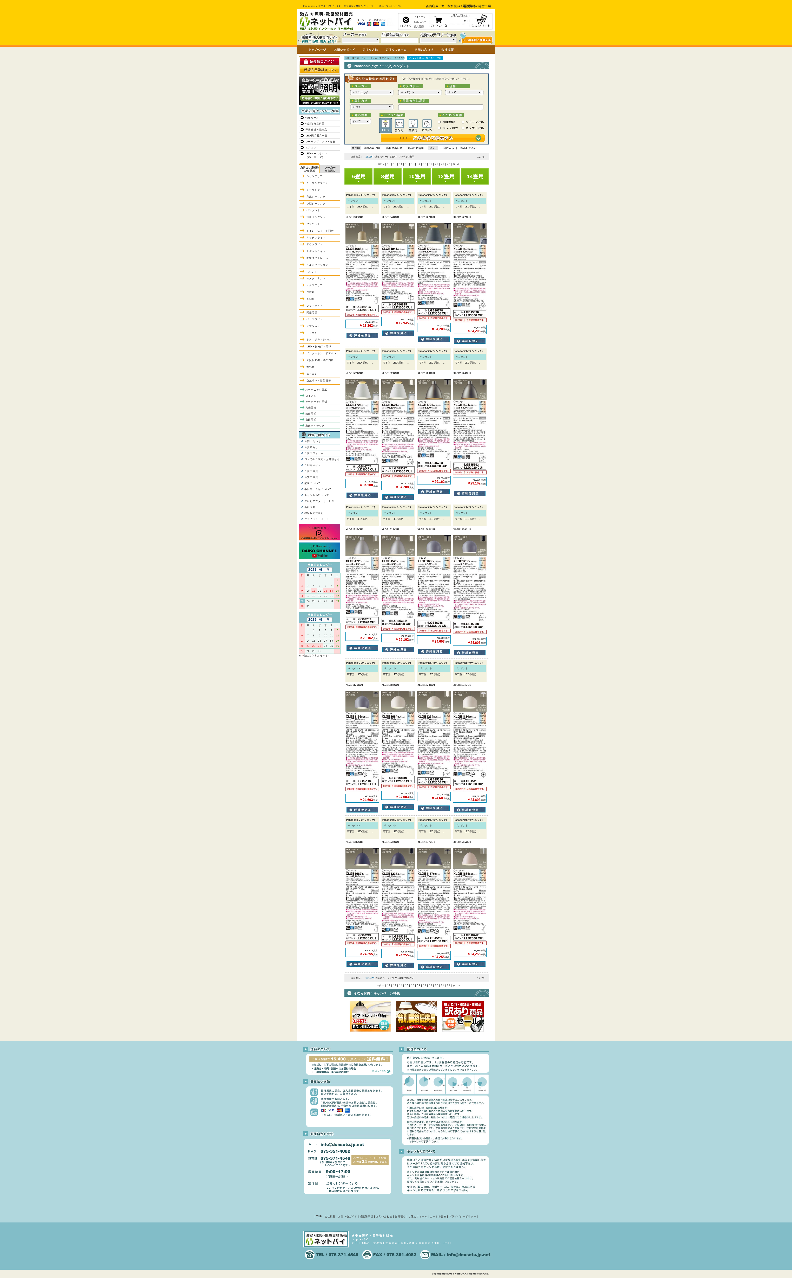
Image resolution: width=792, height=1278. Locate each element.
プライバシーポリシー (318, 519)
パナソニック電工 (316, 389)
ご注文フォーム (313, 453)
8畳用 (388, 176)
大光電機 (310, 407)
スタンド (311, 271)
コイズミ (310, 395)
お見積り (400, 1216)
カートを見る (438, 1216)
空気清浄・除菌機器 (318, 380)
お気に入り (420, 21)
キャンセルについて (316, 495)
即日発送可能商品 (316, 129)
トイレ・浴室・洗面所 (320, 230)
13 (394, 164)
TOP (319, 1216)
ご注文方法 (311, 471)
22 (448, 164)
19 (430, 164)
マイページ (420, 16)
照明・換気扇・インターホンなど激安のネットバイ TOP (374, 58)
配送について (312, 483)
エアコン (310, 147)
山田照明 (310, 419)
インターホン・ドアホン (321, 353)
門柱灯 (310, 292)
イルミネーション (317, 264)
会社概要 (309, 507)
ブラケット (313, 224)
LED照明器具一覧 (316, 135)
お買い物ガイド (347, 1216)
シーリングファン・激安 (320, 141)
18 (424, 164)
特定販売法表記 (313, 513)
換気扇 (310, 367)
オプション (313, 326)
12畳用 (446, 176)
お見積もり (311, 447)
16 (412, 164)
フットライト (314, 305)
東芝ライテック (314, 425)
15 (406, 164)
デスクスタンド (315, 278)
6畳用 (359, 176)
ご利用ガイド (312, 465)
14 (400, 164)
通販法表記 (366, 1216)
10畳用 (417, 176)
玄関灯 (310, 298)
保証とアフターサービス (319, 501)
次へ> (456, 164)
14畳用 (475, 176)
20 (436, 164)
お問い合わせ (312, 441)
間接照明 (311, 312)
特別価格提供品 (314, 123)
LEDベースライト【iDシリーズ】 (316, 155)
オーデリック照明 (316, 401)
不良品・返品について (318, 489)
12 (388, 164)
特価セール (312, 117)
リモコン (311, 333)
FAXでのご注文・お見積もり (322, 459)
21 (442, 164)
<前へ (381, 164)
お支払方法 (311, 477)
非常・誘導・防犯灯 (318, 339)
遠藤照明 (310, 413)
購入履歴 (419, 26)
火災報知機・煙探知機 (320, 360)
